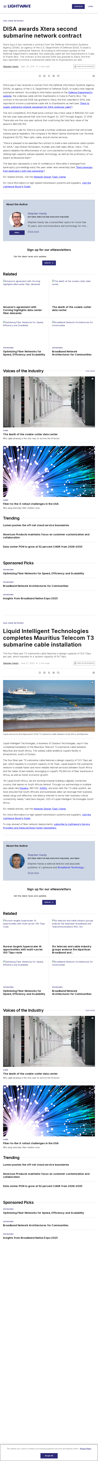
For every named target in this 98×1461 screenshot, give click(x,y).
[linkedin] (44, 76)
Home (5, 430)
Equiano (24, 788)
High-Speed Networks (13, 21)
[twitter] (49, 76)
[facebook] (40, 76)
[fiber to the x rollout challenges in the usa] (49, 471)
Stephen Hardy (11, 66)
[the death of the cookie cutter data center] (49, 401)
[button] (5, 6)
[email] (58, 76)
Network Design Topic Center (50, 177)
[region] (49, 1452)
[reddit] (53, 76)
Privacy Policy (85, 1449)
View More (90, 371)
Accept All (49, 1456)
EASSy (43, 788)
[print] (93, 76)
